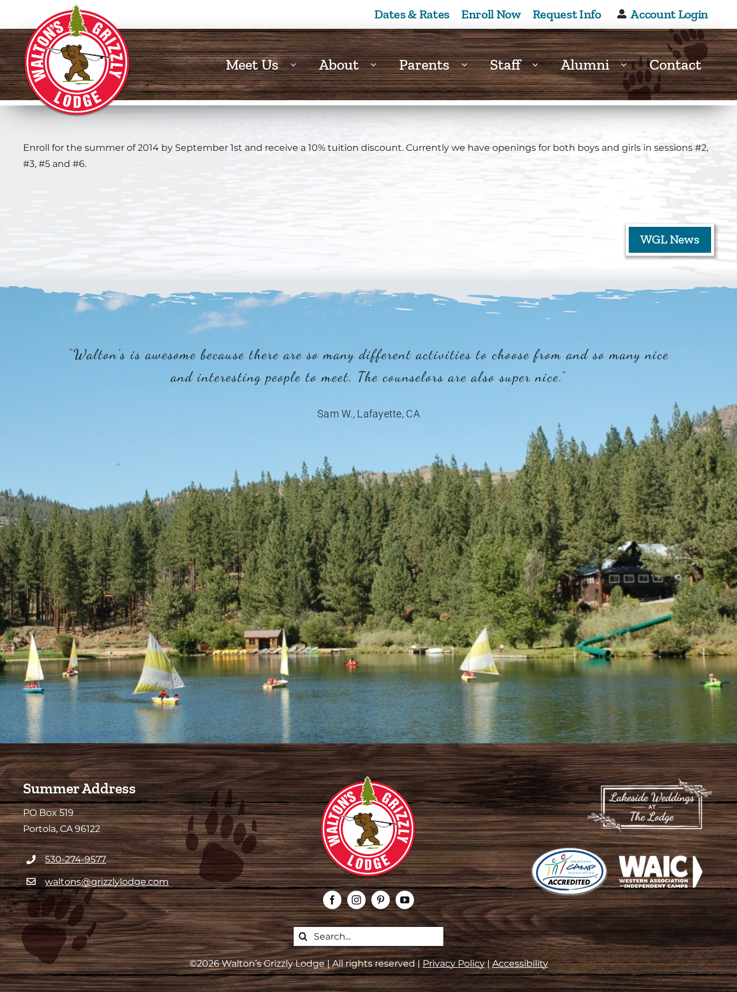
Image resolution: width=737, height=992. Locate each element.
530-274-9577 (75, 859)
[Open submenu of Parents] (469, 65)
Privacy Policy (454, 963)
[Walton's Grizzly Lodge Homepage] (77, 60)
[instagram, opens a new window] (356, 900)
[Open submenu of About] (379, 65)
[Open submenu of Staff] (540, 65)
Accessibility (520, 963)
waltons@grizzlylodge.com (107, 881)
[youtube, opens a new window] (405, 900)
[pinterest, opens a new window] (380, 900)
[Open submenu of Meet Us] (298, 65)
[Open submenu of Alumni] (629, 65)
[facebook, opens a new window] (332, 900)
